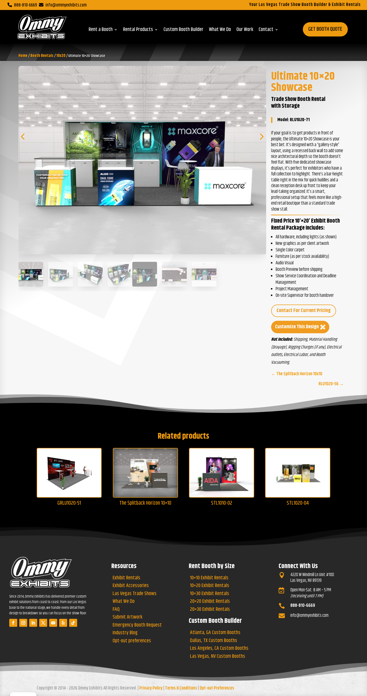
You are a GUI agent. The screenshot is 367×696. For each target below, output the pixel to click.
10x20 (60, 56)
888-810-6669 (25, 5)
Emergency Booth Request (137, 626)
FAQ (116, 610)
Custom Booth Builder (183, 30)
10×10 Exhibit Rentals (209, 578)
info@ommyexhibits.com (66, 5)
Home (22, 56)
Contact (266, 30)
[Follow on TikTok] (73, 623)
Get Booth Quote (325, 29)
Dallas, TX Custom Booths (213, 641)
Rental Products (138, 30)
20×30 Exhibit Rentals (210, 610)
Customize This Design (297, 327)
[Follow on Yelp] (63, 623)
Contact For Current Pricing (304, 311)
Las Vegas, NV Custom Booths (217, 657)
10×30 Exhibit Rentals (209, 594)
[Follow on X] (43, 623)
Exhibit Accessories (131, 586)
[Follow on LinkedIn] (33, 623)
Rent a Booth (101, 30)
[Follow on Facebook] (13, 623)
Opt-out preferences (132, 641)
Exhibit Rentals (126, 578)
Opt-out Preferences (217, 688)
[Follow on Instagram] (23, 623)
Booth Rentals (41, 56)
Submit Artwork (127, 618)
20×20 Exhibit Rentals (210, 602)
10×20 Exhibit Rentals (209, 586)
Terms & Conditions (181, 688)
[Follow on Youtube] (53, 623)
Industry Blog (125, 633)
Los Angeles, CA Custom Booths (219, 649)
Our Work (244, 30)
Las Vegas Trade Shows (135, 594)
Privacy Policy (151, 688)
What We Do (220, 30)
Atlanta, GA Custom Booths (215, 633)
